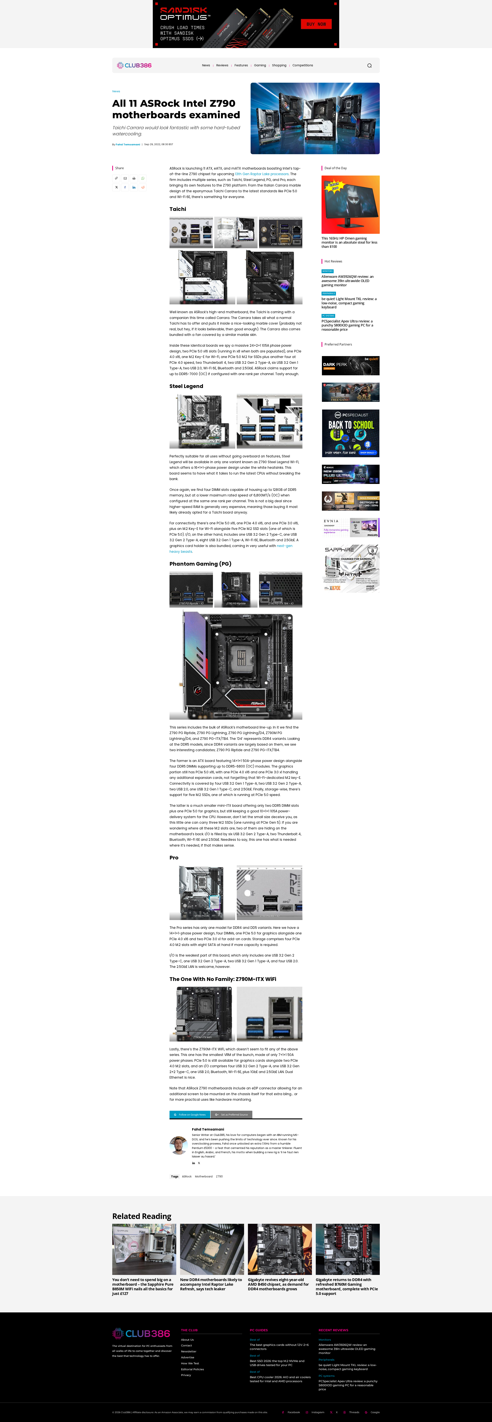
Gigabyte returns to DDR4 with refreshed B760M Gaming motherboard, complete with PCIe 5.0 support (347, 1286)
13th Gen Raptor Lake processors (262, 174)
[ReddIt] (142, 187)
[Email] (125, 178)
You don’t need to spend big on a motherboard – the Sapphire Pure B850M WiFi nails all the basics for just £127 (143, 1286)
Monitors (327, 271)
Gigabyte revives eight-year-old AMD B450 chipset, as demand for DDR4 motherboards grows (278, 1284)
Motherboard (204, 1176)
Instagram (318, 1412)
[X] (116, 187)
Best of (255, 1339)
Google (375, 1412)
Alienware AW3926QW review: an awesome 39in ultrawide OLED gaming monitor (348, 280)
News (116, 91)
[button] (369, 65)
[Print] (134, 178)
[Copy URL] (116, 178)
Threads (354, 1412)
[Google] (366, 1412)
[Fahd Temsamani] (179, 1145)
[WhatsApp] (142, 178)
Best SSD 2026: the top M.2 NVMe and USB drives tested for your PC (277, 1363)
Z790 (219, 1176)
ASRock (187, 1176)
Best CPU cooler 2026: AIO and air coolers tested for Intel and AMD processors (280, 1379)
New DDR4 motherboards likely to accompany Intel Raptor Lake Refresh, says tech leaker (211, 1284)
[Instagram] (306, 1412)
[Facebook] (125, 187)
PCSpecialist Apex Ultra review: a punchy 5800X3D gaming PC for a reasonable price (347, 325)
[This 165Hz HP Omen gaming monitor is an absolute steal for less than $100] (351, 205)
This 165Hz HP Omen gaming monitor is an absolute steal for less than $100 (349, 242)
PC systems (328, 315)
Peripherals (328, 293)
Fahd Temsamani (128, 144)
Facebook (294, 1412)
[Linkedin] (134, 187)
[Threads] (344, 1412)
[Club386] (134, 65)
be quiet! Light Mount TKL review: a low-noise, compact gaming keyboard (349, 302)
